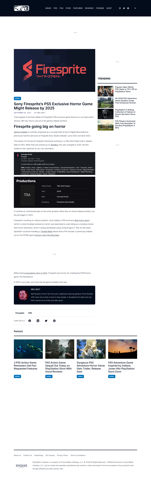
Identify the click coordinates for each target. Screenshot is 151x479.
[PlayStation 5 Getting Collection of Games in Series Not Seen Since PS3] (106, 114)
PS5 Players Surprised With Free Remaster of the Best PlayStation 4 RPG (125, 124)
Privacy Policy (62, 455)
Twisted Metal (46, 231)
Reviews (89, 8)
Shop (109, 8)
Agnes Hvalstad (20, 132)
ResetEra (54, 145)
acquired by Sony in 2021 (36, 273)
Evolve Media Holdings (70, 462)
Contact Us (27, 455)
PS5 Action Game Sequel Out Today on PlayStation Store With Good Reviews (58, 367)
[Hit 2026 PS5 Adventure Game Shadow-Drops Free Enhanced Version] (106, 102)
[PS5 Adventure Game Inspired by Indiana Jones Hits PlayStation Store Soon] (122, 349)
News (48, 8)
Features (78, 8)
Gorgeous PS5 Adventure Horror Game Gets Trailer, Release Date (91, 367)
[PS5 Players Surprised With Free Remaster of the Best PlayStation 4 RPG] (106, 125)
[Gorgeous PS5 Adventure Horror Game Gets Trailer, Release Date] (91, 349)
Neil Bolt (41, 113)
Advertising (38, 455)
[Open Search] (135, 8)
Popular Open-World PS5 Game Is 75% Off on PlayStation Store (126, 89)
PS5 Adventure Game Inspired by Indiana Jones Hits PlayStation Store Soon (121, 367)
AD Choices (50, 455)
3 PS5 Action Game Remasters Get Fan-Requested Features (25, 365)
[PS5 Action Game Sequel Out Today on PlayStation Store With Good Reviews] (59, 349)
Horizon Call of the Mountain (47, 235)
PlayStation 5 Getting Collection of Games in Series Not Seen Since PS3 (125, 113)
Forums (100, 8)
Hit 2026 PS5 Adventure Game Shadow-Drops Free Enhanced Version (126, 100)
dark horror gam (82, 220)
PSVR (68, 8)
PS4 (61, 8)
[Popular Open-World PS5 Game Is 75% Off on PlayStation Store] (106, 91)
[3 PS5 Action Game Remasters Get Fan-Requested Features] (28, 349)
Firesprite (20, 313)
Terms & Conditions (77, 455)
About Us (17, 455)
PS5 (55, 8)
